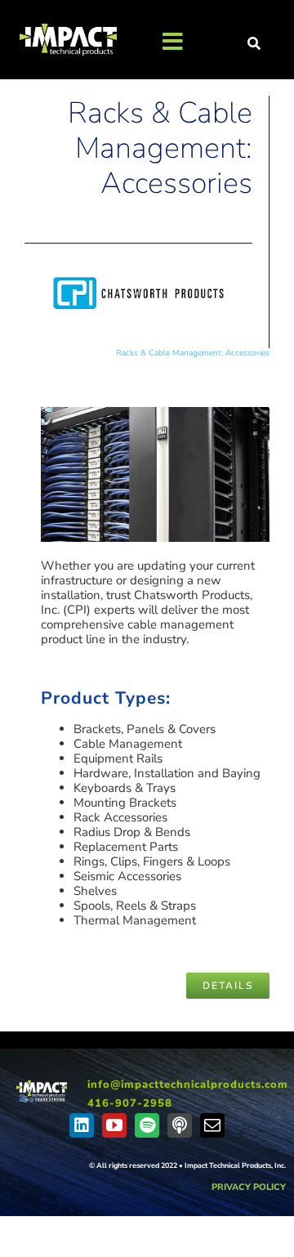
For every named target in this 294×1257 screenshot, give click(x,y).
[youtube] (114, 1125)
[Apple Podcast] (179, 1125)
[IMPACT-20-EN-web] (41, 1086)
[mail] (212, 1125)
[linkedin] (81, 1125)
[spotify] (147, 1125)
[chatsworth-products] (138, 265)
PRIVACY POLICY (249, 1187)
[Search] (254, 44)
